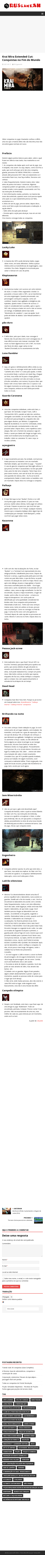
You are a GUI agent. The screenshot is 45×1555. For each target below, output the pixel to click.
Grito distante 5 (9, 1428)
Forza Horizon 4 (25, 1428)
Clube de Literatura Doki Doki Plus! (16, 1412)
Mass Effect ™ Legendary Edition (15, 1444)
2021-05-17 (7, 64)
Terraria (21, 1468)
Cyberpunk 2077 (21, 1404)
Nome (4, 1260)
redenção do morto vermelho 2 (15, 1456)
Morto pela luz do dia (11, 1408)
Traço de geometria (26, 1432)
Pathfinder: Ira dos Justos (28, 1448)
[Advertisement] (22, 34)
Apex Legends (8, 1400)
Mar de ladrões (9, 1468)
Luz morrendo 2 (30, 1416)
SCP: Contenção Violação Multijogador (18, 1464)
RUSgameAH (18, 64)
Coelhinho (18, 1480)
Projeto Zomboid (29, 1452)
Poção (17, 1452)
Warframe (7, 1492)
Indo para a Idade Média (12, 1436)
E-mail (4, 1266)
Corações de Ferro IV (11, 1440)
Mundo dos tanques (21, 1492)
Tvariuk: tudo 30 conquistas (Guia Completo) (18, 1368)
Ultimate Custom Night (12, 1483)
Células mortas (29, 1408)
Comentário (6, 1243)
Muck (33, 1444)
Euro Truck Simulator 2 (12, 1424)
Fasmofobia (7, 1452)
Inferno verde (29, 1436)
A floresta (7, 1480)
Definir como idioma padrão (12, 1299)
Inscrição (25, 1440)
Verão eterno (29, 1424)
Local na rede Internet (10, 1272)
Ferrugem (25, 1460)
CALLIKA (40, 1021)
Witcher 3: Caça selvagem (12, 1495)
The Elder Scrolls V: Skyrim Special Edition (19, 1476)
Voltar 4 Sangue (22, 1400)
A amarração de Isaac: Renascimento (17, 1472)
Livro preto (7, 1404)
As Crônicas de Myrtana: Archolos (16, 1499)
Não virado (28, 1483)
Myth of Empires (9, 1448)
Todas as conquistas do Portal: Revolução (17, 1383)
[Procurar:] (22, 1309)
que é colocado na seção (12, 1420)
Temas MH (37, 1553)
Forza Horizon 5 (9, 1432)
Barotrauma (36, 1400)
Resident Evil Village (11, 1460)
